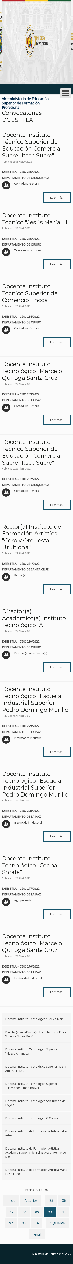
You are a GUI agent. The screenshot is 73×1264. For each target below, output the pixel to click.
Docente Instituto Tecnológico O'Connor (32, 1118)
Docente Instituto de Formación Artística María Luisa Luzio (36, 1172)
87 (11, 1212)
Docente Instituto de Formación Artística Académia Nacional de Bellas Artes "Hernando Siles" (35, 1152)
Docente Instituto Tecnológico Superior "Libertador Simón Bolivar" (31, 1086)
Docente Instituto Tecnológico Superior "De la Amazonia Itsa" (35, 1069)
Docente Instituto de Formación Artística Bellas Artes (36, 1133)
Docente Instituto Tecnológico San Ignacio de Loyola (35, 1103)
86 (64, 1200)
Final (37, 1234)
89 (37, 1212)
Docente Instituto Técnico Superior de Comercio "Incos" (30, 293)
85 (51, 1200)
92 (11, 1223)
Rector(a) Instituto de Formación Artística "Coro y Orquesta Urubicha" (31, 537)
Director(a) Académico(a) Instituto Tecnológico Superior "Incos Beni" (36, 1034)
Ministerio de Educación (47, 1254)
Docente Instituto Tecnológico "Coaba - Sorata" (31, 865)
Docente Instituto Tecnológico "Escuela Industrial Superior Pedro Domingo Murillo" (36, 699)
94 (36, 1223)
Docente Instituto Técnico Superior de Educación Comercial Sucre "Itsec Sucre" (32, 145)
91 (62, 1212)
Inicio (11, 1200)
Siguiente (57, 1223)
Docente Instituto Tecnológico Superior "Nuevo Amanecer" (31, 1051)
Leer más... (57, 197)
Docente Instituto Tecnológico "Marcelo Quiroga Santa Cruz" (32, 371)
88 (24, 1212)
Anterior (31, 1200)
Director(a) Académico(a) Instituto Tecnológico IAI (34, 618)
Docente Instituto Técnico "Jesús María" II (34, 219)
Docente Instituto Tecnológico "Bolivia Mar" (34, 1019)
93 (24, 1223)
